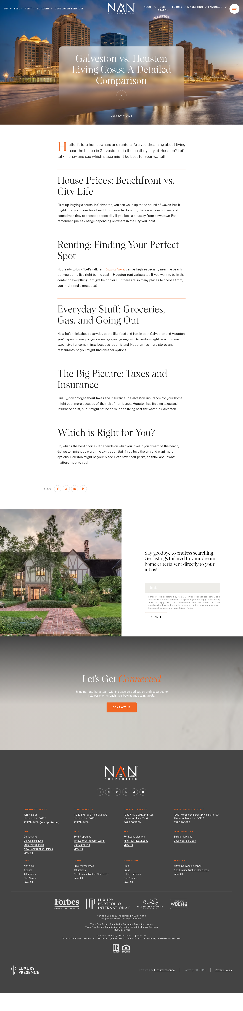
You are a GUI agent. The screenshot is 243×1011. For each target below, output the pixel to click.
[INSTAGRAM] (108, 792)
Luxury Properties (34, 844)
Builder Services (183, 836)
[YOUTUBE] (142, 792)
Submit (156, 617)
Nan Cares (30, 878)
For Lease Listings (134, 836)
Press (127, 870)
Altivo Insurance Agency (187, 866)
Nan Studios (131, 878)
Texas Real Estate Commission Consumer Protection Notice (121, 924)
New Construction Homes (38, 848)
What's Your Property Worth (89, 840)
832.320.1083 (182, 822)
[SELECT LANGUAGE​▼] (217, 7)
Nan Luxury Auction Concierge (91, 874)
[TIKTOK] (134, 792)
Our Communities (33, 840)
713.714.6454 (31, 822)
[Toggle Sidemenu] (234, 9)
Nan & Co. (29, 866)
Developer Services (69, 8)
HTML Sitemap (132, 874)
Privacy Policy (186, 608)
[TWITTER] (125, 792)
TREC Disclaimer (121, 930)
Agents (28, 870)
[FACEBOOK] (100, 792)
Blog (126, 866)
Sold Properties (82, 836)
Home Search (163, 9)
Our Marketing (82, 844)
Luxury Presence (164, 970)
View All (28, 853)
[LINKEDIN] (117, 792)
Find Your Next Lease (136, 840)
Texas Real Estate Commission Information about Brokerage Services (121, 927)
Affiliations (30, 874)
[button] (122, 707)
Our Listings (30, 836)
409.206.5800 (132, 822)
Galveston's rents (115, 269)
